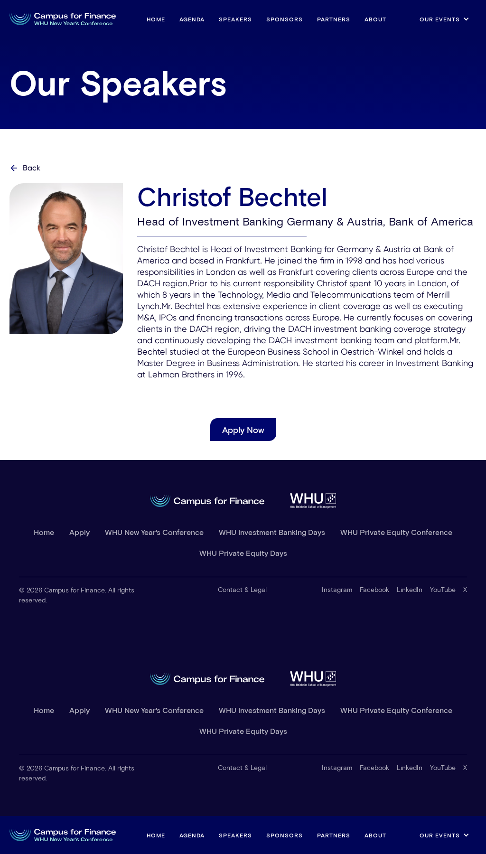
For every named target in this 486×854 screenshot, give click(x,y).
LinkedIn (409, 589)
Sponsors (284, 19)
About (375, 19)
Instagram (337, 589)
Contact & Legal (242, 589)
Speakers (235, 19)
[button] (444, 18)
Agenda (192, 19)
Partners (333, 19)
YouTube (443, 589)
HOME (156, 19)
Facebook (374, 589)
